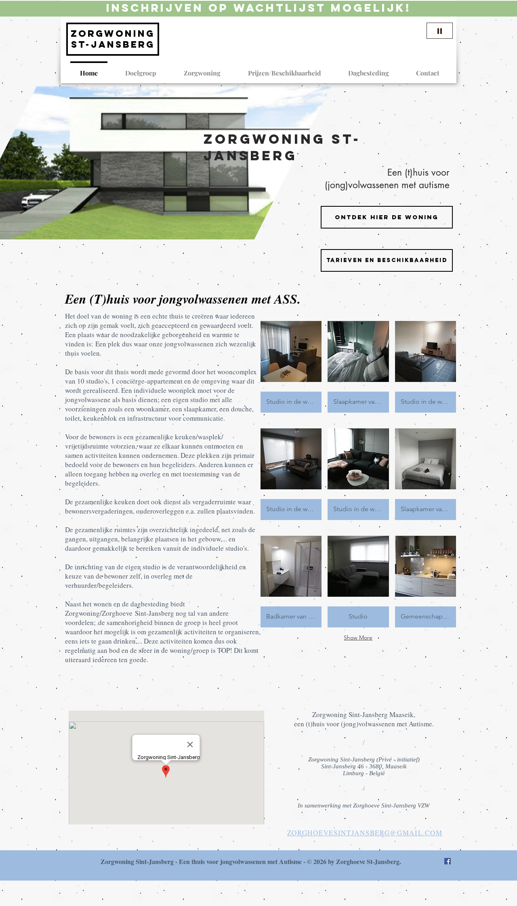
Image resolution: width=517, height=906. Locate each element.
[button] (387, 260)
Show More (358, 637)
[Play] (439, 30)
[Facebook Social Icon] (447, 861)
